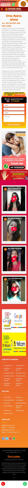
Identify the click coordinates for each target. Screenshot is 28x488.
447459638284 (10, 430)
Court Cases (7, 403)
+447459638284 (11, 427)
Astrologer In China (8, 373)
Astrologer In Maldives (19, 379)
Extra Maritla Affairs (21, 403)
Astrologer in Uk (8, 365)
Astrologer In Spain (8, 376)
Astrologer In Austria (19, 369)
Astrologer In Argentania (7, 384)
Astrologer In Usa (20, 365)
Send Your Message (14, 124)
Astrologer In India (20, 373)
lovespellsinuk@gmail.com (13, 432)
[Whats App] (3, 484)
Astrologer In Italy (20, 376)
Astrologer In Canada (7, 369)
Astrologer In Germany (7, 379)
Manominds (19, 452)
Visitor (14, 477)
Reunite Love (19, 397)
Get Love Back (7, 397)
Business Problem (8, 413)
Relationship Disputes (19, 406)
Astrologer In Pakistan (19, 384)
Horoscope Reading (9, 400)
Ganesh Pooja (7, 410)
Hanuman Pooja (20, 410)
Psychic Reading (8, 406)
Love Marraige (19, 400)
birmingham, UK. (11, 425)
